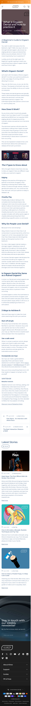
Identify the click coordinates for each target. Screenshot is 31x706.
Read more (5, 500)
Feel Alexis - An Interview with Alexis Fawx (17, 419)
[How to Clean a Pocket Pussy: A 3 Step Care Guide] (15, 558)
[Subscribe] (26, 635)
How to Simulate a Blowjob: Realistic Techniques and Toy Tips (14, 531)
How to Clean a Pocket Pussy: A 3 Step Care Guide (15, 574)
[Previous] (2, 2)
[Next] (29, 2)
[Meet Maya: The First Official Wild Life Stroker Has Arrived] (15, 461)
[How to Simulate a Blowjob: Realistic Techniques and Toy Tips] (15, 514)
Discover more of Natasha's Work (12, 404)
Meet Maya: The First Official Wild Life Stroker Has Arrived (14, 477)
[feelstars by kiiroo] (15, 155)
